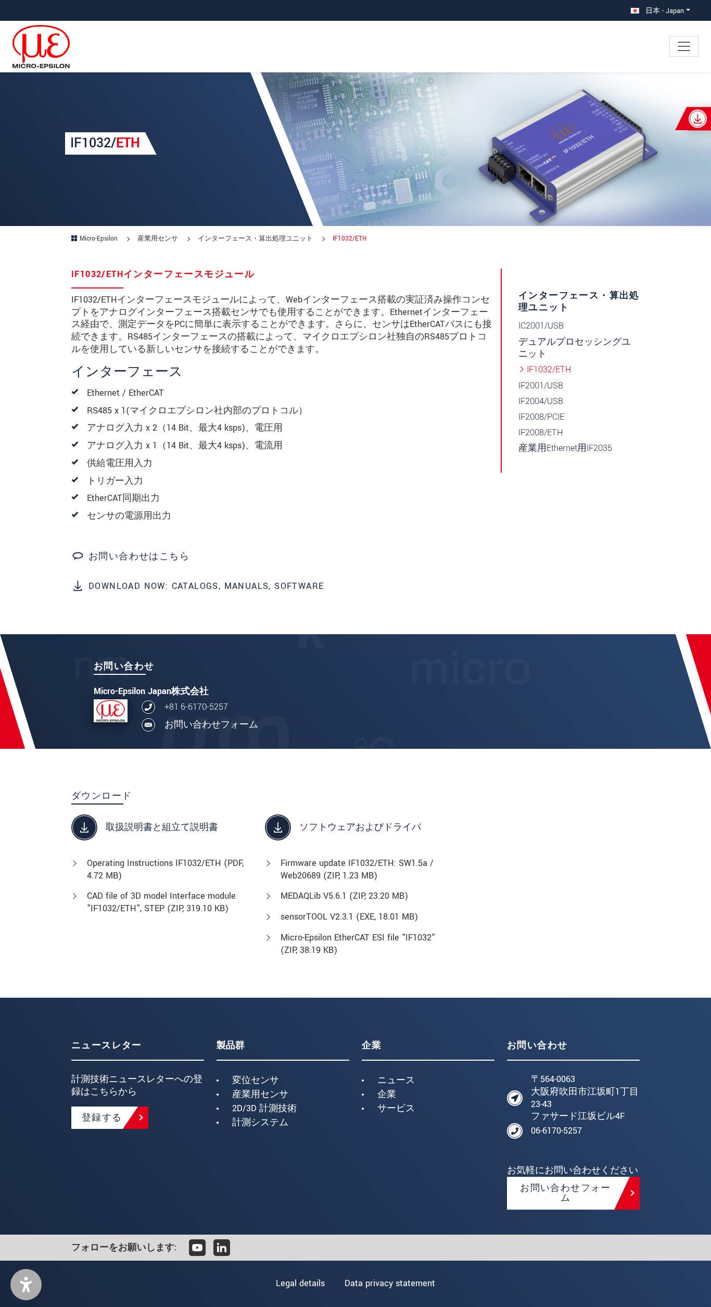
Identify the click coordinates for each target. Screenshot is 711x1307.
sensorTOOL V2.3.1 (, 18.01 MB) (349, 917)
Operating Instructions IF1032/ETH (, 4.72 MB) (165, 869)
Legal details (300, 1283)
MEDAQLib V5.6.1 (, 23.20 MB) (344, 896)
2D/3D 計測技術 (264, 1108)
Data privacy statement (390, 1283)
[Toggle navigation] (684, 46)
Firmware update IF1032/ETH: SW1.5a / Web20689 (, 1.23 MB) (357, 869)
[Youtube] (197, 1247)
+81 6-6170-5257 (196, 707)
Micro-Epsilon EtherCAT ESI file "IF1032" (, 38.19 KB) (358, 944)
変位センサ (255, 1080)
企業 (386, 1094)
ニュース (396, 1080)
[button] (26, 1284)
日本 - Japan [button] (663, 11)
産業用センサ (260, 1094)
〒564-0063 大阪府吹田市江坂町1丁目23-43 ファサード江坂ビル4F (585, 1097)
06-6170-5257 (556, 1131)
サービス (396, 1108)
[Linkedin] (221, 1247)
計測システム (260, 1122)
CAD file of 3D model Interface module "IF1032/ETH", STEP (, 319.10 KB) (161, 902)
